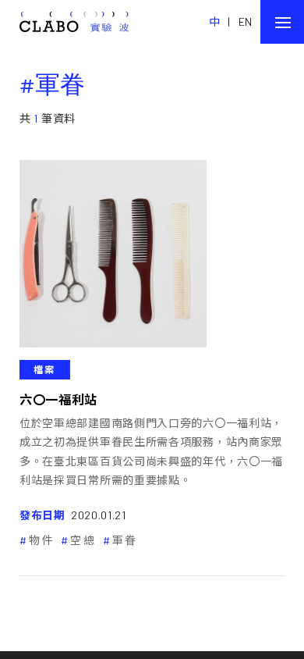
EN (246, 21)
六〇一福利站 (58, 399)
